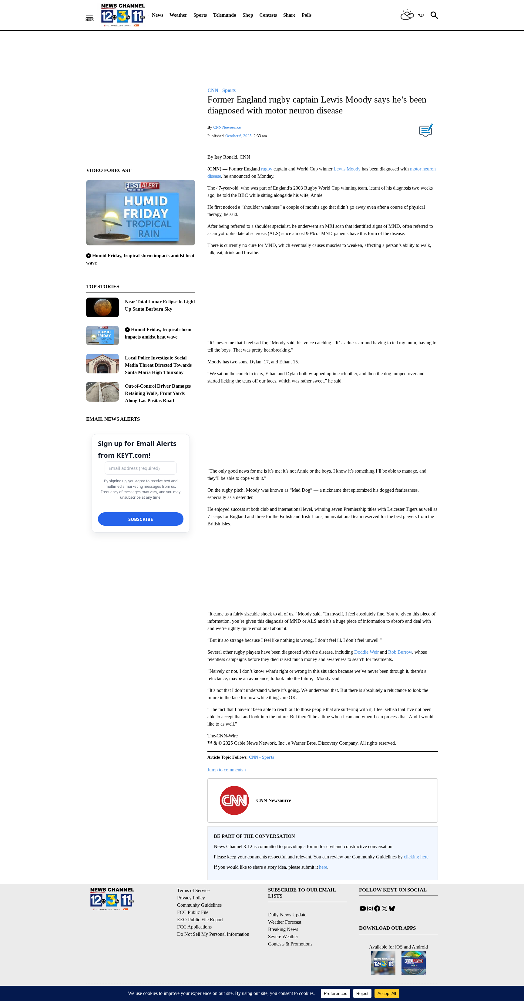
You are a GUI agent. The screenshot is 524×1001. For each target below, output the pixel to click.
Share (289, 15)
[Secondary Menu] (94, 15)
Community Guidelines (199, 905)
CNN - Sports (261, 757)
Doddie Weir (366, 652)
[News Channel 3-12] (123, 15)
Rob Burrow (400, 652)
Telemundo (224, 15)
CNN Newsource (227, 127)
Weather (178, 15)
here (323, 867)
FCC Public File (192, 912)
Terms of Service (193, 890)
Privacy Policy (191, 897)
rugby (266, 168)
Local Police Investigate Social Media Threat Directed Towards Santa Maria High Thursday (158, 365)
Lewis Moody (347, 168)
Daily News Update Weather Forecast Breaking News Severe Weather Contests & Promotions (290, 929)
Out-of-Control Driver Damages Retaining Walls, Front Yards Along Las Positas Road (158, 393)
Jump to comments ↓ (227, 769)
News (157, 15)
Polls (306, 15)
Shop (248, 15)
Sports (200, 15)
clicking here (416, 856)
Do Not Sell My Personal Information (213, 934)
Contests (268, 15)
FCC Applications (194, 926)
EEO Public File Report (200, 919)
